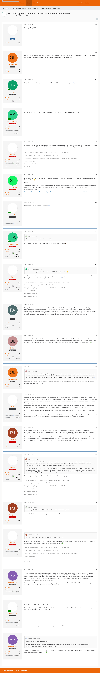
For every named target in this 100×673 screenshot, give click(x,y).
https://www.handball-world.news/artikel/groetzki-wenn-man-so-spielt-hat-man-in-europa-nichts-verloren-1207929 (55, 192)
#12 (96, 367)
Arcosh (11, 16)
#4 (96, 109)
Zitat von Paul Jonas (33, 459)
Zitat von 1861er (32, 236)
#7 (96, 202)
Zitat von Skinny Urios (34, 638)
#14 (96, 427)
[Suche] (95, 3)
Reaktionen (7, 42)
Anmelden (80, 3)
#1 (96, 24)
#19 (96, 601)
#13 (96, 394)
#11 (96, 335)
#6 (96, 175)
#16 (96, 502)
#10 (96, 304)
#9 (96, 264)
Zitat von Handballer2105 (35, 269)
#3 (96, 79)
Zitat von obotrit (32, 507)
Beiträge (7, 44)
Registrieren (88, 3)
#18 (96, 570)
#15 (96, 455)
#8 (96, 231)
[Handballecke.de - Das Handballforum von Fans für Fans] (10, 4)
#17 (96, 530)
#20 (96, 634)
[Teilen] (97, 19)
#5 (96, 142)
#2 (96, 52)
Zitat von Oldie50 (32, 371)
